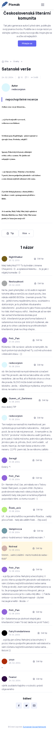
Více (24, 233)
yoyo (11, 659)
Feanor (13, 677)
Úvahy (16, 61)
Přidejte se (27, 43)
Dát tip (40, 258)
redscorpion (18, 89)
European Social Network (34, 726)
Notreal (13, 546)
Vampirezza (15, 529)
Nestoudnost (16, 281)
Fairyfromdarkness (19, 631)
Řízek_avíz (15, 507)
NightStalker (16, 257)
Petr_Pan (14, 338)
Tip (12, 233)
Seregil (13, 458)
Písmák (14, 5)
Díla (6, 61)
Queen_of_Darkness (20, 398)
